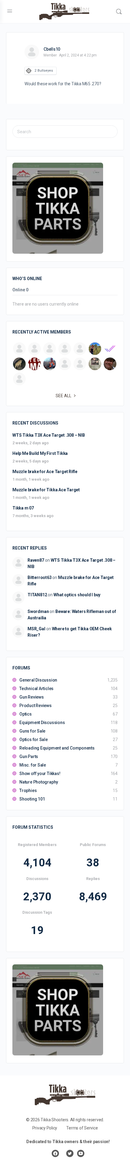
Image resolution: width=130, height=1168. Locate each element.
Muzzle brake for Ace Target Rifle (44, 471)
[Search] (118, 11)
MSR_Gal (36, 628)
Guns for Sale (32, 731)
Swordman (38, 611)
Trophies (28, 790)
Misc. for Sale (32, 765)
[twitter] (69, 1153)
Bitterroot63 (39, 577)
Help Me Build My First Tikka (40, 453)
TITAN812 (37, 594)
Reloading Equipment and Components (57, 748)
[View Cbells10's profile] (31, 52)
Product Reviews (35, 705)
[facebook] (55, 1153)
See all (63, 395)
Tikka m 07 (23, 508)
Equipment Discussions (42, 722)
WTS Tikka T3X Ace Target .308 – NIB (48, 435)
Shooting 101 (32, 799)
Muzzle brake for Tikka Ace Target (46, 489)
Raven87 (36, 560)
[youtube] (80, 1153)
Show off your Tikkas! (39, 773)
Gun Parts (28, 756)
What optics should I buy (77, 594)
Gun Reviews (31, 697)
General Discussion (38, 680)
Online (20, 290)
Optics (25, 714)
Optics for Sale (33, 739)
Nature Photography (38, 782)
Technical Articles (36, 688)
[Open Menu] (9, 10)
